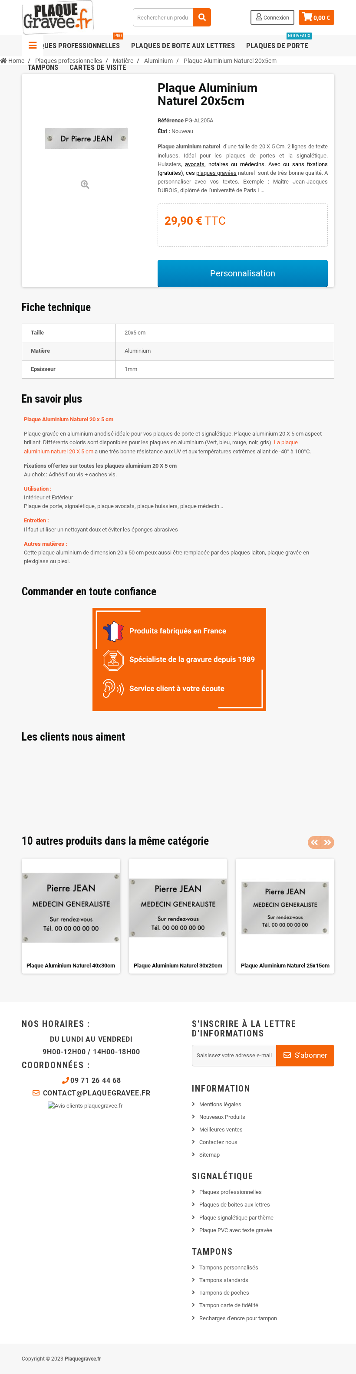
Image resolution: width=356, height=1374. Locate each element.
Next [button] (327, 842)
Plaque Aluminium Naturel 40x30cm (70, 965)
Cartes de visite (97, 67)
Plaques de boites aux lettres (234, 1204)
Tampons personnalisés (228, 1267)
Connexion (275, 17)
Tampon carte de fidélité (228, 1305)
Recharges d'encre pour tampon (238, 1318)
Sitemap (209, 1154)
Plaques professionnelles (74, 42)
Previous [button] (314, 842)
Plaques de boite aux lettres (183, 45)
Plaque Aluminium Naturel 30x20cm (178, 965)
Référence (171, 120)
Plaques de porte (278, 42)
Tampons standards (223, 1280)
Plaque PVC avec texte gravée (235, 1230)
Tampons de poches (224, 1292)
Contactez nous (218, 1142)
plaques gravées (216, 173)
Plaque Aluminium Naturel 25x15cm (285, 965)
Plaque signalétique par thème (236, 1217)
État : (164, 131)
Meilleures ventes (221, 1129)
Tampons (42, 67)
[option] (71, 916)
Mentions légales (220, 1104)
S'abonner (310, 1055)
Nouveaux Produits (222, 1117)
